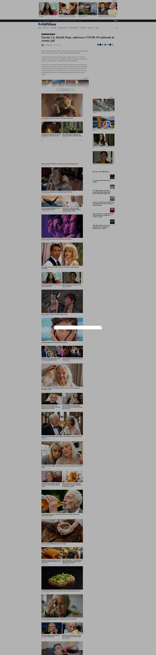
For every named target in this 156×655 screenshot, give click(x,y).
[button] (78, 327)
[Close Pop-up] (101, 327)
